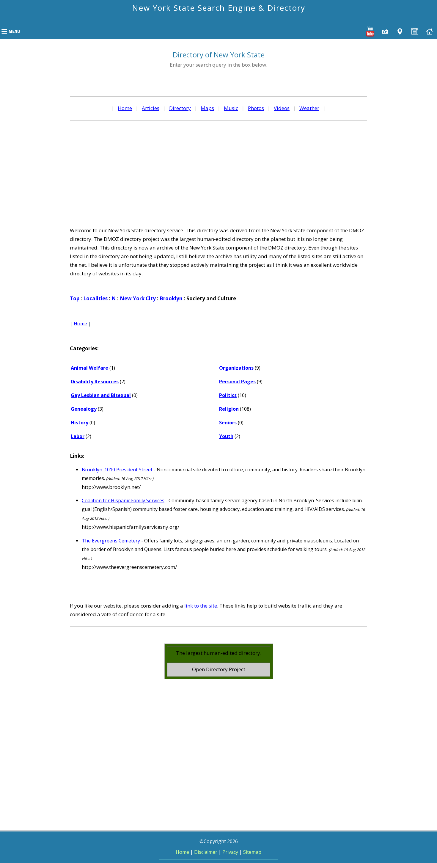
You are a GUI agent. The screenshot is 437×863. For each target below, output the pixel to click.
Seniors (228, 422)
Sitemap (252, 852)
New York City (138, 298)
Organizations (236, 368)
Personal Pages (237, 381)
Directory (180, 108)
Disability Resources (95, 381)
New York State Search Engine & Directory (218, 7)
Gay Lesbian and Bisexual (101, 395)
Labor (77, 436)
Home (125, 108)
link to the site (200, 605)
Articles (150, 108)
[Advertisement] (218, 168)
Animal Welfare (89, 368)
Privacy (230, 852)
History (79, 422)
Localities (95, 298)
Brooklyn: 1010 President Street (117, 469)
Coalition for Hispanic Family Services (123, 500)
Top (74, 298)
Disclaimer (205, 852)
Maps (207, 108)
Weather (309, 108)
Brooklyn (171, 298)
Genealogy (84, 409)
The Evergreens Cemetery (111, 540)
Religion (229, 409)
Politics (228, 395)
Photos (256, 108)
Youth (226, 436)
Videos (282, 108)
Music (231, 108)
